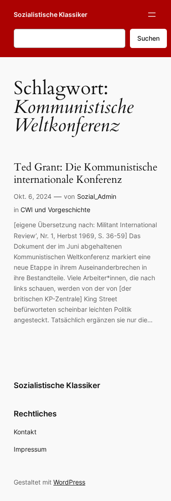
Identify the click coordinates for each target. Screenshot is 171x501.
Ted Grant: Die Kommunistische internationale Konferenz (85, 173)
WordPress (69, 482)
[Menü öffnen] (151, 14)
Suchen (148, 38)
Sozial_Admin (96, 196)
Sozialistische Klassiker (51, 14)
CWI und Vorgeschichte (55, 209)
